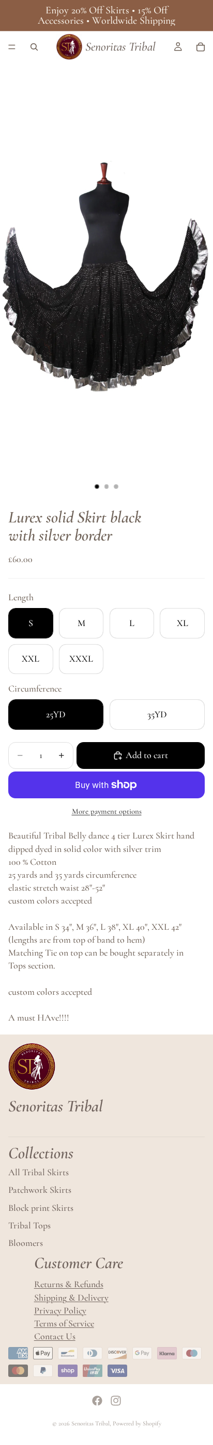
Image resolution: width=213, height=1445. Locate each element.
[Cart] (200, 47)
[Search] (34, 47)
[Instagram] (116, 1400)
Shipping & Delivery (71, 1297)
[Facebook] (97, 1400)
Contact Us (54, 1336)
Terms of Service (64, 1323)
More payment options (107, 811)
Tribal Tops (29, 1225)
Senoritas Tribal (90, 1423)
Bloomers (25, 1243)
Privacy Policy (60, 1310)
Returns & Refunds (68, 1284)
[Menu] (12, 47)
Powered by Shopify (137, 1423)
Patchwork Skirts (39, 1190)
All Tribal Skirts (38, 1172)
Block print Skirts (40, 1207)
